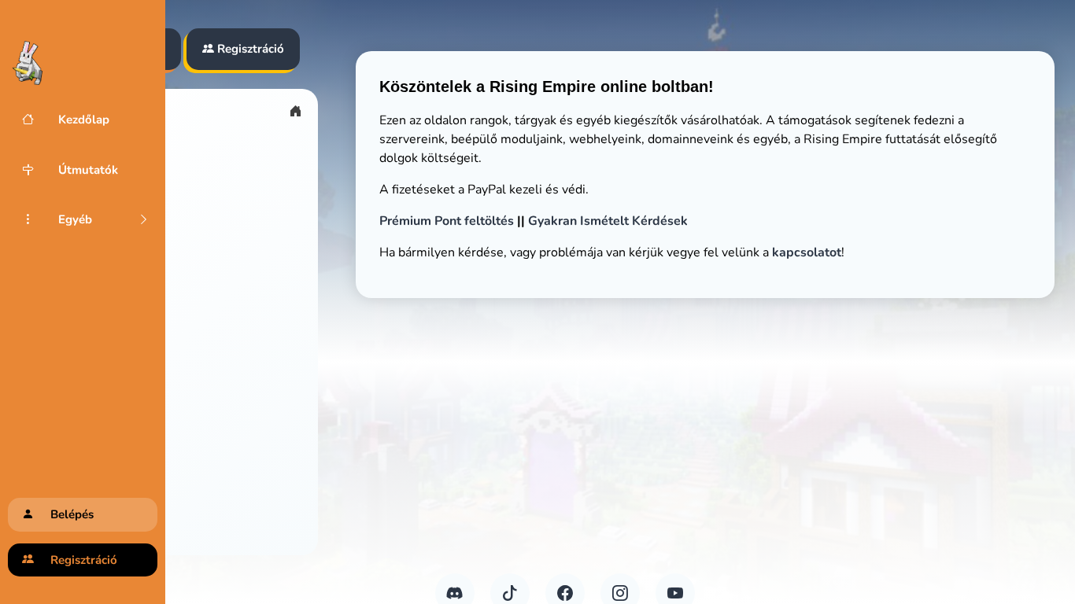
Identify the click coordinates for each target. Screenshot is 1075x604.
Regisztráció (249, 49)
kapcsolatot (806, 252)
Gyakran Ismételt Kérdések (608, 221)
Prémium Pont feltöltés (446, 221)
